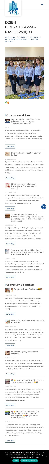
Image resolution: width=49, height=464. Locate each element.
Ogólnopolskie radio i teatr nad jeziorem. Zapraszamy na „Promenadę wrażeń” (25, 121)
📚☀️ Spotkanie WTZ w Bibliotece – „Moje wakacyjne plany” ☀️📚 (27, 381)
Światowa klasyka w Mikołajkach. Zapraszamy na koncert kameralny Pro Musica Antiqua (27, 252)
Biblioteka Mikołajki (30, 37)
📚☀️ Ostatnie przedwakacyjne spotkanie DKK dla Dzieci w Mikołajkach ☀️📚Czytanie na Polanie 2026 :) (25, 414)
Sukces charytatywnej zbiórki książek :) (24, 353)
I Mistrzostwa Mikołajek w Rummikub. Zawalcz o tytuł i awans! (24, 186)
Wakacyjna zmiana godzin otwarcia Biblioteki (27, 321)
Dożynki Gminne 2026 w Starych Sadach (26, 154)
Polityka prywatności (29, 460)
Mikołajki (9, 41)
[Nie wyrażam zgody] (46, 457)
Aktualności (22, 39)
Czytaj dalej (10, 146)
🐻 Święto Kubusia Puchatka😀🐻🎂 (26, 290)
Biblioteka (33, 39)
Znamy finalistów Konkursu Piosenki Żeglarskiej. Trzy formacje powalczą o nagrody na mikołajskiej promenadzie (27, 218)
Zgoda (15, 460)
